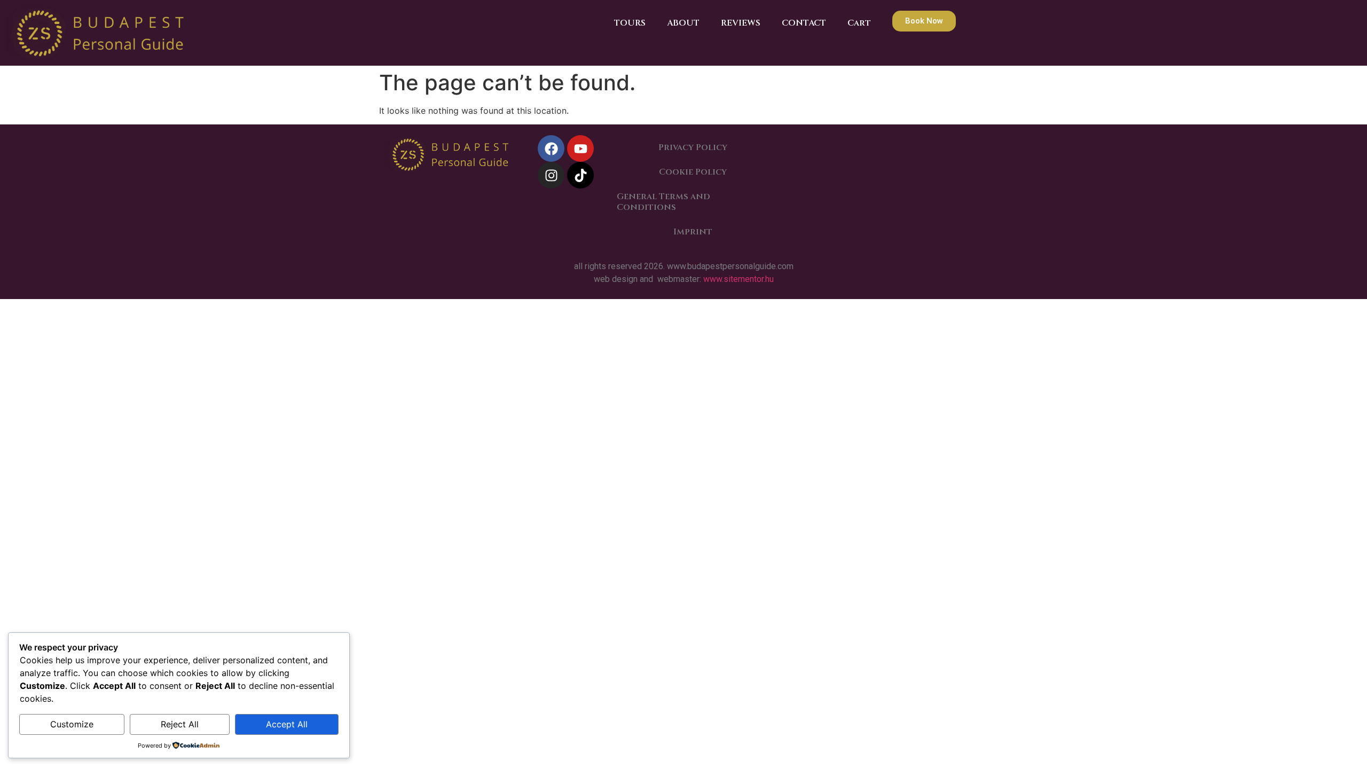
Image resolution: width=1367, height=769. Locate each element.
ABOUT (683, 23)
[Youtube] (580, 148)
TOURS (630, 23)
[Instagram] (551, 175)
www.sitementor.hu (737, 279)
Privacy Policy (692, 147)
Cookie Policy (693, 172)
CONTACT (804, 23)
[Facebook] (551, 148)
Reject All (180, 724)
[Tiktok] (580, 175)
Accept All (287, 724)
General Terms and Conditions (663, 202)
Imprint (692, 232)
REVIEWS (740, 23)
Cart (859, 23)
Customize (71, 724)
